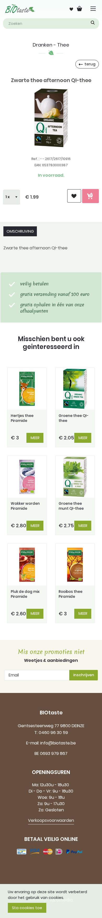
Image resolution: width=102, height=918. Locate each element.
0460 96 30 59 (53, 733)
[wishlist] (74, 196)
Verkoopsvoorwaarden (51, 820)
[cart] (90, 196)
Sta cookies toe (27, 907)
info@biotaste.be (58, 743)
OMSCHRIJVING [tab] (20, 231)
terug (89, 64)
